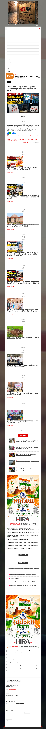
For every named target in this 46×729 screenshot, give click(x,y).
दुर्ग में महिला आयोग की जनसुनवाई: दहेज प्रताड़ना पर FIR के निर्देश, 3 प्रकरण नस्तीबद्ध (22, 421)
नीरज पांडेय (8, 137)
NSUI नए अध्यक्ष (24, 135)
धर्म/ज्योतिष (9, 53)
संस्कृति (10, 62)
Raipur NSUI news (32, 138)
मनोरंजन (9, 56)
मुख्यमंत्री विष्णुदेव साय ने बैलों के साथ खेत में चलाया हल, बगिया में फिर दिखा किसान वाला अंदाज (23, 338)
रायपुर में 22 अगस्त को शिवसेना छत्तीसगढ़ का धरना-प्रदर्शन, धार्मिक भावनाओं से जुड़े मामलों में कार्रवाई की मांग (22, 168)
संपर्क (37, 25)
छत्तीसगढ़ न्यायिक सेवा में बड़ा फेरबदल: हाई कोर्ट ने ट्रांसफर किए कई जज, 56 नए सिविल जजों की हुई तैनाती (23, 225)
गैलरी (8, 68)
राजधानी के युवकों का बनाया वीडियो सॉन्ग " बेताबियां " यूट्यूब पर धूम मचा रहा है (23, 585)
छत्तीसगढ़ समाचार (24, 137)
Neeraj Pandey (13, 139)
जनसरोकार (9, 59)
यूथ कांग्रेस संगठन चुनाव (18, 137)
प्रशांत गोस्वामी (35, 135)
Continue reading (10, 172)
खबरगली (28, 137)
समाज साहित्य (11, 65)
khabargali (23, 116)
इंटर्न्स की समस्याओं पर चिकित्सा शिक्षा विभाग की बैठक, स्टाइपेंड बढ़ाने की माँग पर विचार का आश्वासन (22, 366)
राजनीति (9, 41)
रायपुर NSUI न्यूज (30, 135)
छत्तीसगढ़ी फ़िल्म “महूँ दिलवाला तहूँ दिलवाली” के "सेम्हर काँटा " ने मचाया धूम (23, 574)
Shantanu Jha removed (11, 138)
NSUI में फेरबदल (9, 135)
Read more (25, 142)
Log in (30, 142)
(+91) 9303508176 (12, 689)
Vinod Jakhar (19, 139)
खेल (8, 50)
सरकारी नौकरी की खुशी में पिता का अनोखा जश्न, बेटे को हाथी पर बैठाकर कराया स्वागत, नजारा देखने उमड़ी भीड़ (27, 448)
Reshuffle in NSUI (33, 137)
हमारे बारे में (9, 71)
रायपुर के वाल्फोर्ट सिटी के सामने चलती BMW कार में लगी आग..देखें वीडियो (23, 581)
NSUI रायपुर (20, 135)
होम (8, 31)
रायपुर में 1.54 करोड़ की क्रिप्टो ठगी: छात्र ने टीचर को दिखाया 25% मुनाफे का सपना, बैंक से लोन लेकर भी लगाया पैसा (26, 455)
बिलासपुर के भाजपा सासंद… (20, 703)
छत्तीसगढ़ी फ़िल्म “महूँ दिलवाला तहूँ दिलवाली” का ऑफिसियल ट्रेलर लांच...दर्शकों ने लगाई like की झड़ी (24, 569)
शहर (8, 34)
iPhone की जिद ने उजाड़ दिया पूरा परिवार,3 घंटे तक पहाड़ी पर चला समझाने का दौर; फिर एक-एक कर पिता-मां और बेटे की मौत (26, 441)
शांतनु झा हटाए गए (15, 135)
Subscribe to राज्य (7, 432)
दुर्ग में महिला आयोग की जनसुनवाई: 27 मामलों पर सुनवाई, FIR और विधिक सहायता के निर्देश (22, 393)
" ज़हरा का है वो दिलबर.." (14, 578)
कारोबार (9, 47)
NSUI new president (24, 138)
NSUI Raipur (18, 138)
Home (8, 28)
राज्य (8, 37)
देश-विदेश (9, 44)
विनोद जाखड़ (12, 137)
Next (39, 76)
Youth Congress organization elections (29, 139)
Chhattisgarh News (10, 140)
